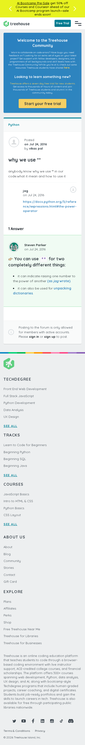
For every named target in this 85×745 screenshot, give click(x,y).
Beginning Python (17, 452)
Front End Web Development (25, 389)
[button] (10, 9)
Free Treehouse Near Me (22, 629)
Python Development (19, 403)
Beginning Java (15, 466)
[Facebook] (33, 721)
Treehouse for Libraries (21, 636)
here (66, 67)
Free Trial (62, 23)
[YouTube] (23, 721)
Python (13, 124)
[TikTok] (61, 721)
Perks (7, 615)
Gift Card (10, 581)
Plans (7, 601)
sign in (34, 336)
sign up (49, 336)
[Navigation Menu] (78, 23)
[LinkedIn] (42, 721)
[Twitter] (14, 721)
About (8, 547)
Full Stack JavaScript (19, 396)
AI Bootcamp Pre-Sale (33, 3)
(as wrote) (58, 281)
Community (12, 561)
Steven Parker (35, 245)
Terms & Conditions (17, 731)
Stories (9, 568)
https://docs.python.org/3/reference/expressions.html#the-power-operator (49, 206)
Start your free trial (42, 103)
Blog (7, 554)
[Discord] (71, 721)
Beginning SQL (15, 459)
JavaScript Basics (16, 494)
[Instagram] (52, 721)
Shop (7, 622)
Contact (9, 575)
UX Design (11, 417)
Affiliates (10, 608)
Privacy (40, 731)
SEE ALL (10, 426)
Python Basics (14, 508)
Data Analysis (13, 410)
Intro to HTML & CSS (18, 501)
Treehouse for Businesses (23, 643)
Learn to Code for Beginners (25, 445)
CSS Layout (12, 515)
